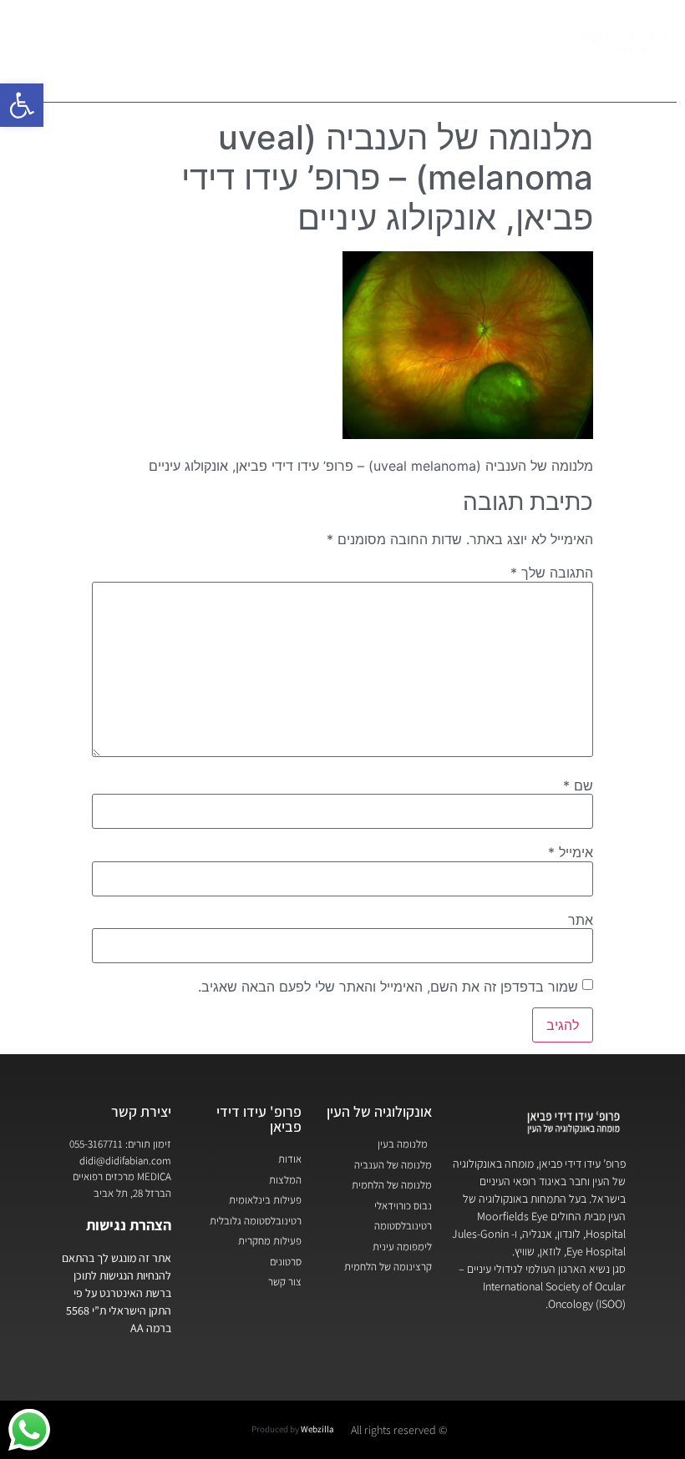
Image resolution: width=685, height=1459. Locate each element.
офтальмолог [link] (292, 73)
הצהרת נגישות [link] (128, 1224)
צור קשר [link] (145, 35)
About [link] (83, 35)
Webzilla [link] (317, 1429)
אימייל (570, 852)
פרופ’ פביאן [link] (506, 35)
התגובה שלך (551, 572)
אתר (580, 919)
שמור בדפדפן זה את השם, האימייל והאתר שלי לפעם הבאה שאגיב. (388, 986)
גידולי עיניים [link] (405, 35)
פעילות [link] (318, 35)
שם (578, 785)
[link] (21, 105)
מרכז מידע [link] (233, 35)
